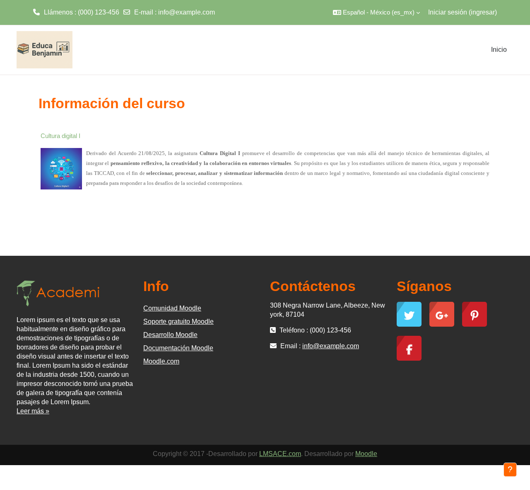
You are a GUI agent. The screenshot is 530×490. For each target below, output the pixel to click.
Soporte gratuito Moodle (178, 321)
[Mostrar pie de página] (510, 470)
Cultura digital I (60, 135)
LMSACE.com (280, 453)
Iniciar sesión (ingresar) (462, 12)
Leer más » (33, 411)
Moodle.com (161, 361)
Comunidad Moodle (172, 308)
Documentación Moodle (178, 348)
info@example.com (186, 12)
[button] (376, 12)
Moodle (366, 453)
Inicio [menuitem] (499, 49)
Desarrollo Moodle (170, 334)
